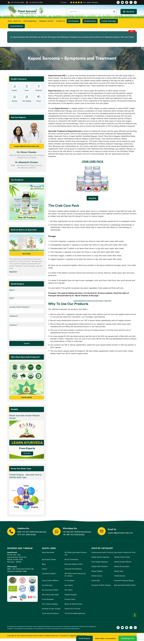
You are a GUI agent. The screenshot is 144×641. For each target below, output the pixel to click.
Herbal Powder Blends (122, 564)
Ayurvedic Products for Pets (124, 555)
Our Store (130, 12)
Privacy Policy (70, 601)
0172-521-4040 (23, 537)
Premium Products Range (124, 583)
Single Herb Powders (100, 569)
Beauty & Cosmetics (121, 569)
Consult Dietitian (16, 26)
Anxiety (14, 103)
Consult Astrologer (108, 21)
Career (44, 571)
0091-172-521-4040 (25, 534)
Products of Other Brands (101, 587)
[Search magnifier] (114, 11)
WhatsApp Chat (127, 638)
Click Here (85, 40)
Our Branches (47, 587)
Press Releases (48, 601)
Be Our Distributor (72, 562)
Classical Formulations (73, 571)
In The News (69, 583)
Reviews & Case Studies (51, 611)
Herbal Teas (118, 573)
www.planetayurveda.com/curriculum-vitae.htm (92, 303)
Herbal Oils (96, 583)
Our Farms (69, 592)
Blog (43, 566)
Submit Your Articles (72, 611)
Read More (13, 274)
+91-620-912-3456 (71, 534)
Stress (38, 103)
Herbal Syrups (119, 578)
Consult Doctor (90, 21)
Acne (26, 92)
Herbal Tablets (97, 573)
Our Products (73, 21)
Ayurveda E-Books (49, 562)
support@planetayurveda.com (26, 148)
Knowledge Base (30, 21)
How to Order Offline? (50, 583)
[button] (21, 109)
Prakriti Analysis (71, 597)
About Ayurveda (48, 555)
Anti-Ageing (26, 103)
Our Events (69, 587)
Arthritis (39, 92)
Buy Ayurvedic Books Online (125, 587)
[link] (28, 38)
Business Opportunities (74, 566)
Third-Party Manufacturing (75, 615)
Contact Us (60, 21)
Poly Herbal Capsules (100, 564)
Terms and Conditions (50, 615)
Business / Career (46, 21)
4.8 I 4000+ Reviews (90, 2)
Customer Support (49, 576)
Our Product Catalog (49, 606)
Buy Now (92, 200)
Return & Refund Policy (73, 606)
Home (10, 21)
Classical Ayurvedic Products (103, 555)
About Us (17, 21)
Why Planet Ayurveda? (50, 597)
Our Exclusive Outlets (50, 592)
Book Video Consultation (105, 638)
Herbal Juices (97, 578)
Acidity (14, 92)
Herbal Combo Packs (122, 559)
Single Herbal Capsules (100, 559)
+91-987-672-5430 (71, 537)
